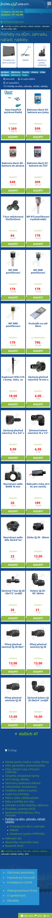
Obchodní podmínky (20, 872)
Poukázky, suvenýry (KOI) (20, 808)
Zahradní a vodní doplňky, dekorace (27, 805)
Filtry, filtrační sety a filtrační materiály (22, 771)
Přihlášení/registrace (13, 21)
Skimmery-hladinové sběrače (22, 783)
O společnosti (16, 895)
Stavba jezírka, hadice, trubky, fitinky (27, 762)
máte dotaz (28, 916)
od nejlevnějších (27, 79)
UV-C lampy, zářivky (17, 779)
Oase (24, 75)
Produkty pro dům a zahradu (8, 61)
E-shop (12, 750)
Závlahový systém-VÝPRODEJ (42, 63)
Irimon (34, 72)
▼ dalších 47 (26, 733)
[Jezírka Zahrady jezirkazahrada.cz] (2, 26)
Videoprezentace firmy (22, 890)
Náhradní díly (13, 838)
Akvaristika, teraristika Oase (22, 842)
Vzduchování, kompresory (21, 786)
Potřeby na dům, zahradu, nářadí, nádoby (23, 26)
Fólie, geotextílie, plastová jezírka (25, 765)
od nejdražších (12, 83)
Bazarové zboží (14, 845)
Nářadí (25, 60)
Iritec (42, 72)
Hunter (25, 72)
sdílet (39, 916)
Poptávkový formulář (21, 877)
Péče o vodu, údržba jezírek (21, 797)
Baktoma (15, 72)
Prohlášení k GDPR (19, 882)
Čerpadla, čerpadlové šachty (22, 775)
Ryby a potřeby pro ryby (19, 801)
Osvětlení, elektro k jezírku (21, 790)
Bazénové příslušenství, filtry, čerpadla (22, 814)
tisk (47, 916)
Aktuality (13, 900)
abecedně (9, 79)
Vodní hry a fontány (17, 794)
